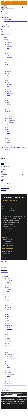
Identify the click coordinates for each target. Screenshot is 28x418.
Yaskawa (8, 143)
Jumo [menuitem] (8, 316)
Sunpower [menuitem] (9, 372)
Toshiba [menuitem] (8, 376)
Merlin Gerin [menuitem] (9, 329)
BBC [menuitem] (8, 291)
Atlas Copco (9, 46)
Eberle (8, 62)
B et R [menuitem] (8, 285)
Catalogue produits (7, 239)
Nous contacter (6, 253)
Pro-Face (8, 113)
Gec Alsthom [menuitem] (9, 303)
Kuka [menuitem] (8, 320)
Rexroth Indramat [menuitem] (10, 354)
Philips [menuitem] (8, 345)
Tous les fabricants (6, 241)
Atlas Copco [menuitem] (9, 283)
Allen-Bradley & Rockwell (9, 230)
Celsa (8, 60)
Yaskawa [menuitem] (8, 381)
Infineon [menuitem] (8, 314)
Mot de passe (3, 161)
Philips (8, 107)
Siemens (8, 129)
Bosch (8, 58)
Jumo (8, 78)
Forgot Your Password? (5, 166)
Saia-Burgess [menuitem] (9, 356)
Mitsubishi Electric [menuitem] (10, 330)
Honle (8, 73)
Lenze (8, 86)
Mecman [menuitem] (8, 327)
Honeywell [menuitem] (9, 309)
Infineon (8, 77)
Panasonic (9, 104)
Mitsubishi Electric (10, 93)
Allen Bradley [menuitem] (9, 280)
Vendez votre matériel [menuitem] (8, 383)
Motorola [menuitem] (8, 332)
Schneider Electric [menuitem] (10, 359)
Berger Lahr (9, 57)
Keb (7, 80)
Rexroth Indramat (10, 116)
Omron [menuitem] (8, 339)
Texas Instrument (10, 136)
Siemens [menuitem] (8, 367)
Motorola (8, 95)
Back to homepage (5, 188)
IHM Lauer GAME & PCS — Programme (12, 218)
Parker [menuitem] (8, 343)
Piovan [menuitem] (8, 349)
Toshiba (8, 138)
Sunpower (9, 134)
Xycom (8, 142)
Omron (8, 102)
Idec (7, 75)
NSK (7, 96)
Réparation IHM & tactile (9, 226)
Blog (4, 15)
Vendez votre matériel (8, 19)
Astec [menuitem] (8, 282)
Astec (8, 44)
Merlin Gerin (9, 91)
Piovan (8, 111)
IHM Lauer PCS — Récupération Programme (13, 216)
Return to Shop (4, 270)
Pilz (7, 109)
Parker (8, 105)
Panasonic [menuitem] (9, 341)
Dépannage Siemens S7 (8, 203)
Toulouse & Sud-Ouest (8, 224)
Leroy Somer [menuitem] (9, 325)
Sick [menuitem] (7, 365)
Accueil (5, 13)
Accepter (15, 395)
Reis (7, 115)
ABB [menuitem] (8, 278)
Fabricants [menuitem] (6, 276)
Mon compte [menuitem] (6, 390)
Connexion (3, 29)
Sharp (8, 125)
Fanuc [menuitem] (8, 301)
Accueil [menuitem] (5, 274)
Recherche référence (7, 243)
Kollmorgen (9, 84)
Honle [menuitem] (8, 311)
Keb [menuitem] (7, 318)
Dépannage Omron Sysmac (9, 206)
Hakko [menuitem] (8, 305)
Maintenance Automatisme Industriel (11, 220)
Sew (7, 124)
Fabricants (6, 17)
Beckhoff (8, 55)
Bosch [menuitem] (8, 296)
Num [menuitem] (8, 336)
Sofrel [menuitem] (8, 368)
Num (8, 98)
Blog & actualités (7, 257)
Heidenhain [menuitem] (9, 307)
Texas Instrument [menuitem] (10, 374)
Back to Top (3, 190)
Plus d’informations (8, 395)
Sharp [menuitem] (8, 363)
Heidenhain (9, 69)
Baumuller (9, 51)
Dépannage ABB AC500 (8, 210)
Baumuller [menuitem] (9, 289)
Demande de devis (7, 251)
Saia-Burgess (9, 118)
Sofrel (8, 131)
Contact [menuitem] (5, 388)
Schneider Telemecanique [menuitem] (12, 358)
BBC (8, 53)
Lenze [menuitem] (8, 323)
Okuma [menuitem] (8, 338)
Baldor (8, 49)
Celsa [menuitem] (8, 298)
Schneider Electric (10, 122)
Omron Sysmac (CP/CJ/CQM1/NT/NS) (12, 232)
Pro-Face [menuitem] (8, 350)
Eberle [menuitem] (8, 300)
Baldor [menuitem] (8, 287)
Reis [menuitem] (7, 352)
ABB (8, 40)
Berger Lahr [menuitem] (9, 294)
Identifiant (3, 158)
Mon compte (6, 153)
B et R (8, 48)
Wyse (8, 140)
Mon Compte (6, 26)
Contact (5, 24)
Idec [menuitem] (7, 312)
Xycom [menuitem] (8, 379)
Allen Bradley (9, 42)
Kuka (8, 82)
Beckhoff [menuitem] (8, 292)
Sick (7, 127)
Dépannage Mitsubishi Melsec (10, 208)
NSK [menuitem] (7, 334)
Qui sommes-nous (6, 255)
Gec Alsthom (9, 66)
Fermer (2, 407)
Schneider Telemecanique (12, 120)
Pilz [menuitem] (7, 347)
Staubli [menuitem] (8, 370)
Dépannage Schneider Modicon (10, 204)
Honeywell (9, 71)
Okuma (8, 100)
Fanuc (8, 64)
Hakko (8, 67)
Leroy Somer (9, 87)
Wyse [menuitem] (8, 377)
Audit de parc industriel (8, 228)
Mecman (8, 89)
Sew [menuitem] (7, 361)
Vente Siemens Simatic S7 (9, 234)
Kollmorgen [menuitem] (9, 321)
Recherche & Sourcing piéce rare (11, 222)
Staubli (8, 133)
